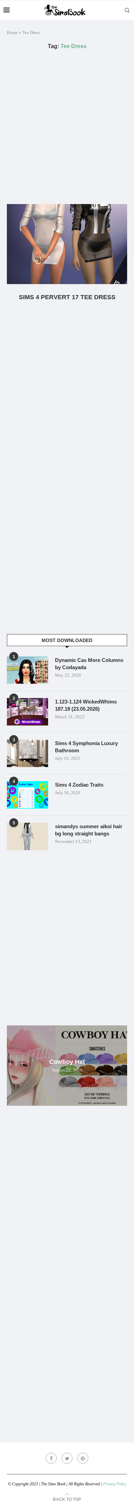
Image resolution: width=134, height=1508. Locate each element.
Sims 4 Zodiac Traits (79, 785)
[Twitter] (67, 1458)
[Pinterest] (82, 1458)
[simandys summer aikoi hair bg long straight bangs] (27, 836)
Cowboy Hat (67, 1061)
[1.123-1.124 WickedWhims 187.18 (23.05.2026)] (27, 711)
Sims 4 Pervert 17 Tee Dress (67, 297)
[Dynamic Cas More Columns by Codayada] (27, 670)
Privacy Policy (114, 1484)
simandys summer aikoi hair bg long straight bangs (88, 829)
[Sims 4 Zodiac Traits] (27, 795)
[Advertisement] (67, 127)
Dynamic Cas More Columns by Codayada (89, 663)
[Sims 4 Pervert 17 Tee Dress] (67, 244)
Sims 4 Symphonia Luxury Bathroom (86, 746)
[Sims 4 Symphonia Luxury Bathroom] (27, 753)
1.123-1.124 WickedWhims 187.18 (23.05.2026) (86, 705)
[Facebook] (51, 1458)
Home (12, 32)
